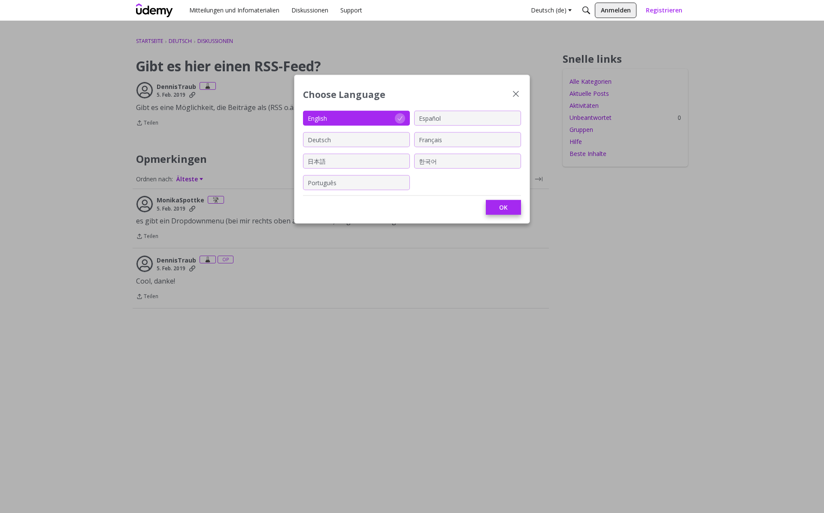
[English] (154, 10)
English (317, 118)
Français (430, 139)
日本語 (317, 161)
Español (430, 118)
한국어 (428, 161)
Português (322, 182)
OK (503, 207)
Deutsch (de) (548, 10)
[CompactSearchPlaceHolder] (586, 10)
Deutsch (319, 139)
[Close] (516, 95)
